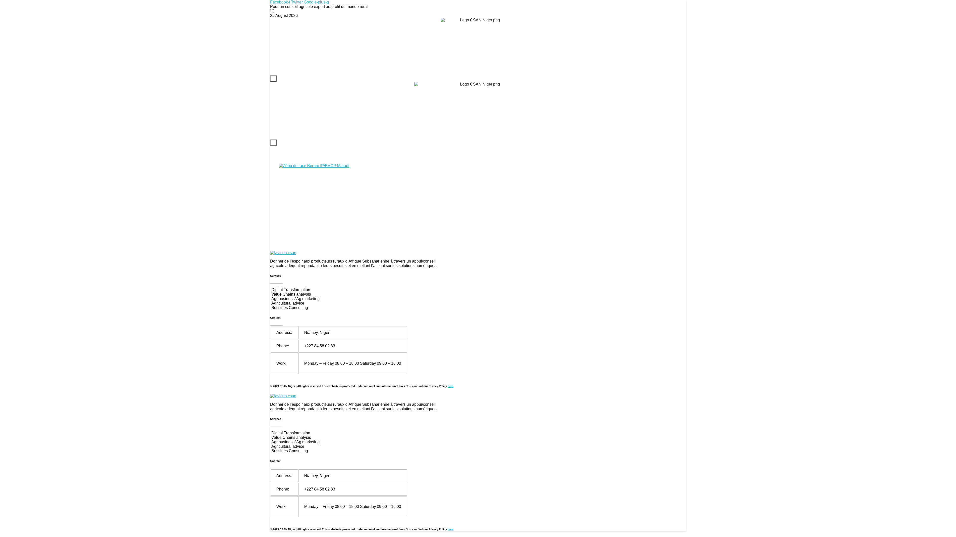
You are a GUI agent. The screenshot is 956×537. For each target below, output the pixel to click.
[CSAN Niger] (283, 253)
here (450, 386)
